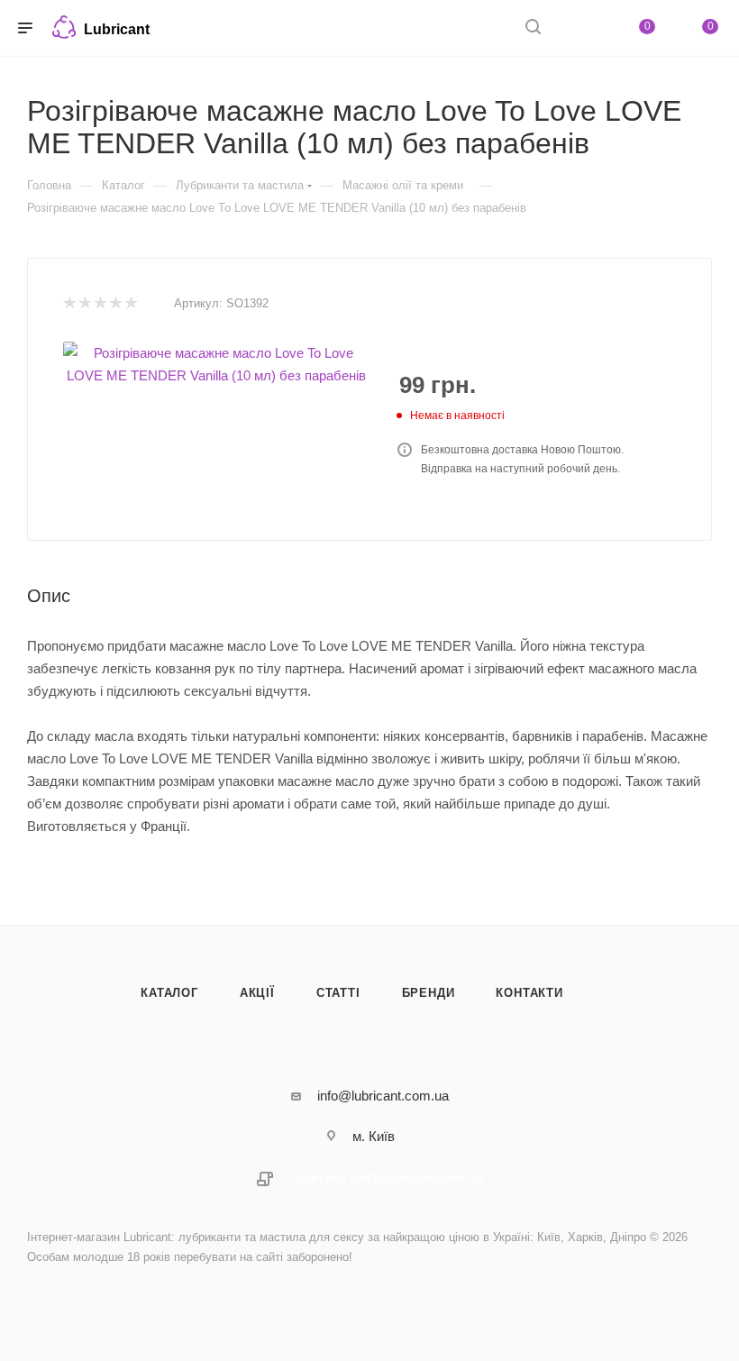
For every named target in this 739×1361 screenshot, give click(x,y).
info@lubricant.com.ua (383, 1095)
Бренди (428, 993)
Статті (338, 993)
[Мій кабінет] (576, 28)
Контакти (529, 993)
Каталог (169, 993)
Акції (257, 993)
